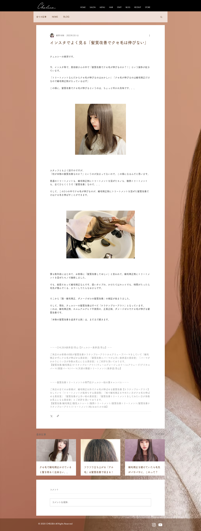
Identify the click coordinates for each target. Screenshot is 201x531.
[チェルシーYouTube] (160, 524)
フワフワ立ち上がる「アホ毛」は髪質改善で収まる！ (98, 469)
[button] (161, 17)
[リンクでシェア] (58, 416)
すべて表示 (160, 434)
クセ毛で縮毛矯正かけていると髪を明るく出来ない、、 (56, 469)
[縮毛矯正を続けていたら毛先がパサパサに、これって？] (145, 450)
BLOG (66, 17)
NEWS (55, 17)
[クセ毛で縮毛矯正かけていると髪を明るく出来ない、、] (56, 450)
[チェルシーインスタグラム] (154, 524)
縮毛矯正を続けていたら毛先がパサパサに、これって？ (144, 469)
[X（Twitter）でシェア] (51, 416)
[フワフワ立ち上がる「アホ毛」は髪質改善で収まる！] (100, 450)
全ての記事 (41, 17)
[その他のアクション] (149, 35)
